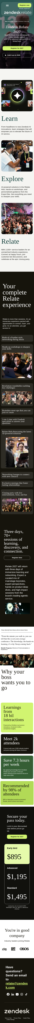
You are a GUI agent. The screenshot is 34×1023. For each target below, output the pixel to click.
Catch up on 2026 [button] (13, 55)
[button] (6, 5)
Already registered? (24, 8)
